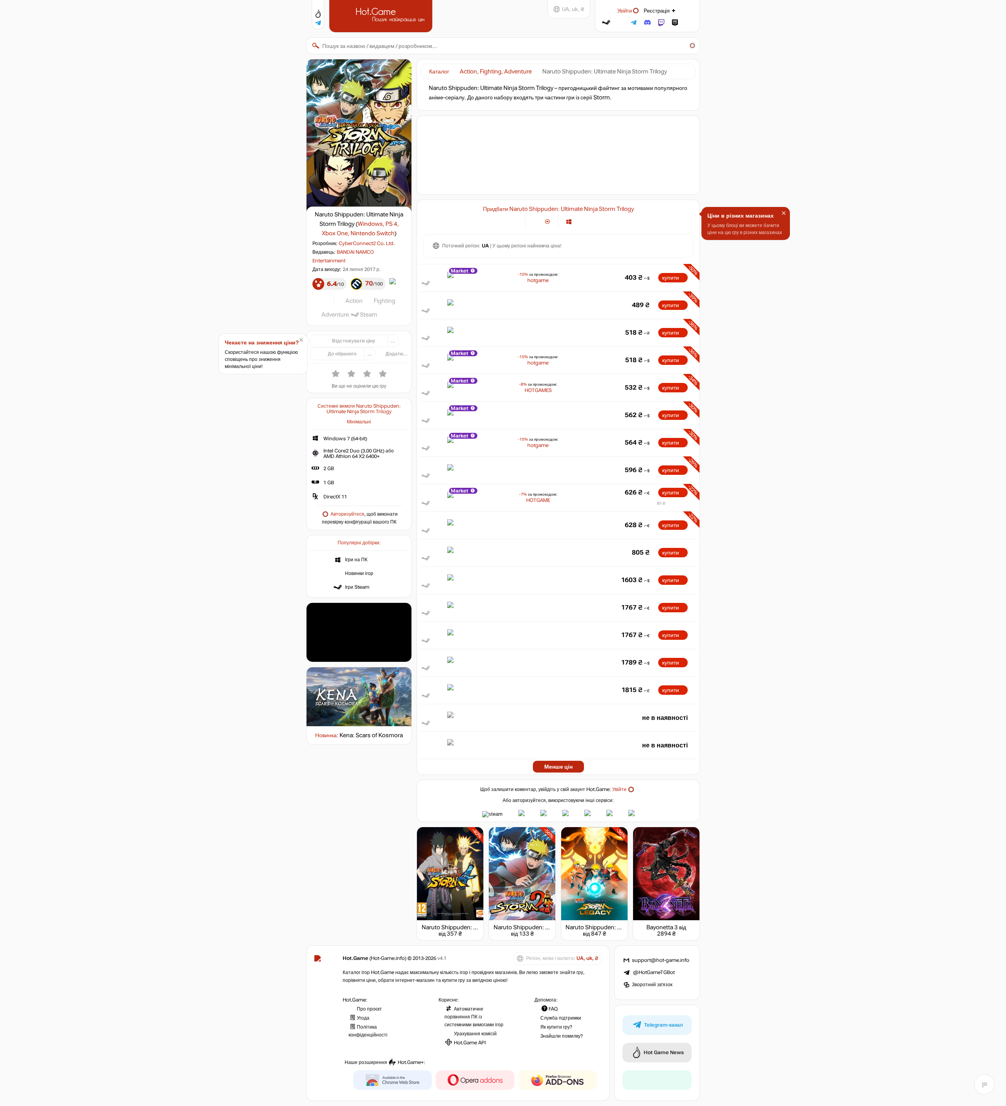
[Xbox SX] (598, 222)
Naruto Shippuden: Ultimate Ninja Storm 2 (549, 927)
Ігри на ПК (356, 559)
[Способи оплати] (515, 222)
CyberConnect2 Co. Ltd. (367, 243)
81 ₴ (661, 503)
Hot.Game (382, 15)
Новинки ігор (359, 573)
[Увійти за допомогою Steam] (606, 22)
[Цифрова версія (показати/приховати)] (536, 222)
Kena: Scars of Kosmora (371, 735)
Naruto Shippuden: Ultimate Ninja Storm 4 (477, 927)
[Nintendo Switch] (608, 222)
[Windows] (569, 222)
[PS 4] (579, 222)
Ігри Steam (357, 587)
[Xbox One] (588, 222)
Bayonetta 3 (662, 927)
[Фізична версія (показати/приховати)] (547, 222)
